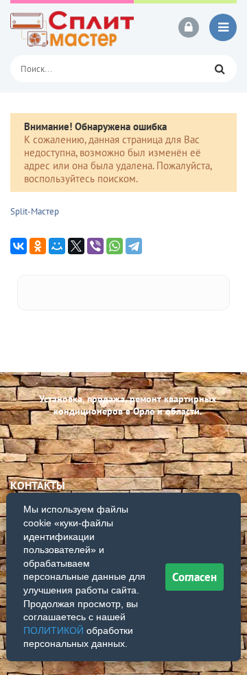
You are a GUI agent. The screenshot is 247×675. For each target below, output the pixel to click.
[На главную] (72, 27)
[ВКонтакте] (18, 246)
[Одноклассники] (38, 246)
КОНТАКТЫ (37, 485)
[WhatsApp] (114, 246)
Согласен (194, 577)
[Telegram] (134, 246)
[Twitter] (76, 246)
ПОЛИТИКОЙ (53, 630)
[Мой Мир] (57, 246)
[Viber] (95, 246)
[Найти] (219, 68)
